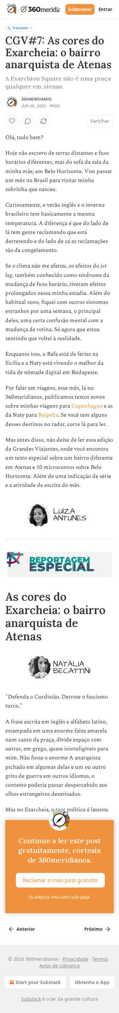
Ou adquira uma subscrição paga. (60, 897)
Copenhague (86, 406)
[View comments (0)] (27, 121)
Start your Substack (38, 982)
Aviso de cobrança (59, 965)
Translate (20, 27)
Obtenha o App (92, 982)
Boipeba (48, 415)
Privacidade (75, 959)
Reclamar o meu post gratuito (60, 880)
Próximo (93, 929)
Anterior (26, 929)
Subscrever (80, 9)
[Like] (12, 121)
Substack (31, 999)
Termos (100, 959)
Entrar (105, 9)
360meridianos (36, 99)
